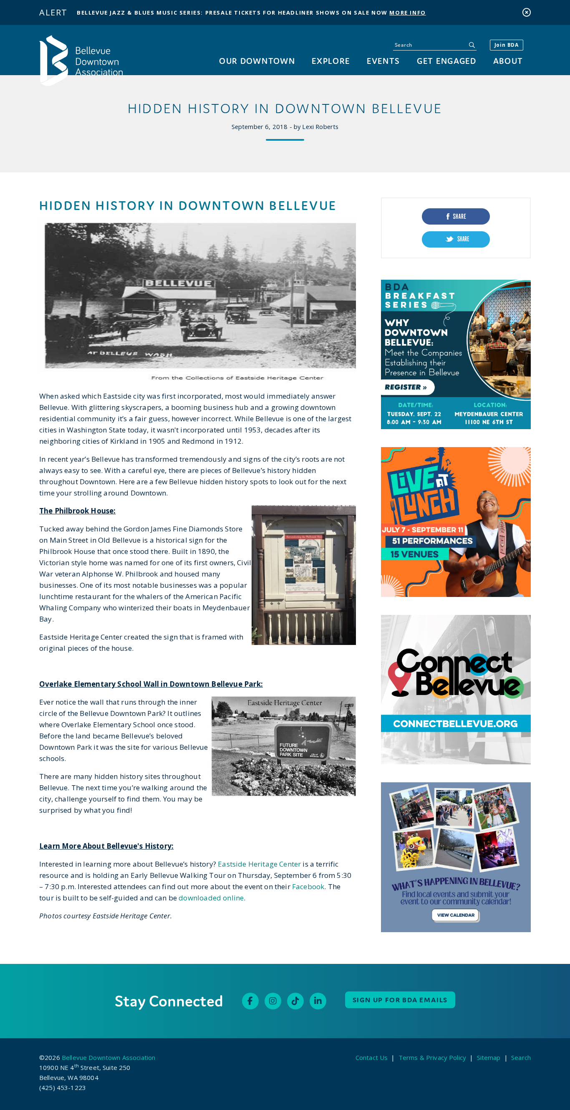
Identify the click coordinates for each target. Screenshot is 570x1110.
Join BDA (506, 44)
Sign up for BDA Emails (400, 999)
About (508, 61)
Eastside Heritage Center (259, 864)
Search (521, 1057)
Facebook (308, 886)
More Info (407, 12)
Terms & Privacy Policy (432, 1057)
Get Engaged (446, 61)
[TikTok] (295, 1001)
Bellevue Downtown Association (108, 1057)
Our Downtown (257, 61)
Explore (331, 61)
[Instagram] (273, 1001)
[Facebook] (250, 1001)
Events (383, 61)
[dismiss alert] (526, 12)
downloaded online (211, 898)
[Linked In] (318, 1001)
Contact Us (372, 1057)
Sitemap (489, 1057)
